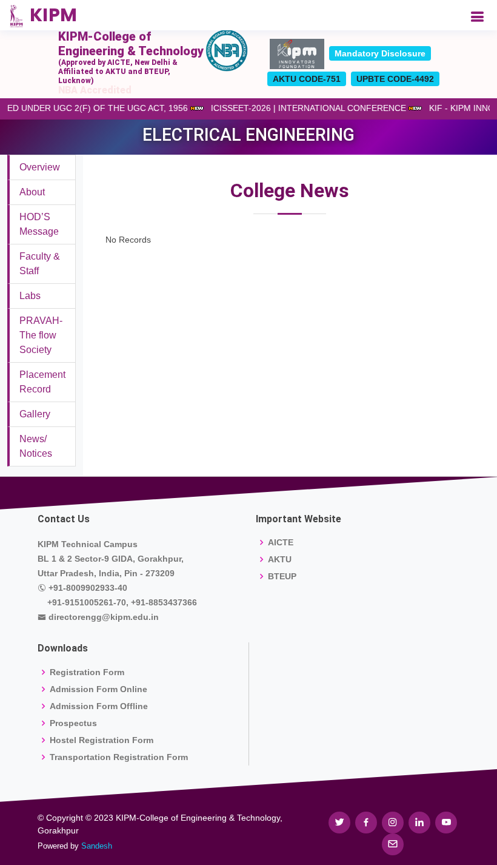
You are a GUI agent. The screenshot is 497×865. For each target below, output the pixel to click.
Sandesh (96, 845)
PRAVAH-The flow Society (40, 335)
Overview (39, 167)
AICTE (280, 542)
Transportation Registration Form (119, 757)
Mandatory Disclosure (380, 53)
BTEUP (282, 576)
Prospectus (73, 723)
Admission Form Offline (99, 706)
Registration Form (87, 672)
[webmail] (393, 844)
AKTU (280, 559)
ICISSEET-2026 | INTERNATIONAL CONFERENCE (312, 108)
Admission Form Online (98, 689)
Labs (30, 296)
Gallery (34, 414)
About (32, 192)
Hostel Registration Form (101, 740)
